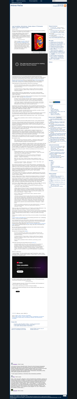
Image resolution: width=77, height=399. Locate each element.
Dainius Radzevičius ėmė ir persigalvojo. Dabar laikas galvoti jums (56, 140)
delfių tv (26, 231)
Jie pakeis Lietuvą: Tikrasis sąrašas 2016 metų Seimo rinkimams (57, 112)
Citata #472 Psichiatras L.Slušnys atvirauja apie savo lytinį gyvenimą (57, 130)
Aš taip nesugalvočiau (33, 0)
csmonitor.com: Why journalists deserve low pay (57, 178)
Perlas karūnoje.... (54, 148)
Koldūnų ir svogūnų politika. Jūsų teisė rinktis (58, 141)
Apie (41, 0)
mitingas (30, 316)
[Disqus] (29, 346)
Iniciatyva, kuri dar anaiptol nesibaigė (57, 167)
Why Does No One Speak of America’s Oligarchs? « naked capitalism (56, 58)
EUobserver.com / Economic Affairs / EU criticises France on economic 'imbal (57, 44)
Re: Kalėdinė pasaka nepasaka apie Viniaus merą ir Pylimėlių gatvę (56, 37)
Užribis (19, 315)
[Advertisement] (38, 16)
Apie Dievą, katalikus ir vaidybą (56, 149)
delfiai (16, 316)
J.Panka (23, 316)
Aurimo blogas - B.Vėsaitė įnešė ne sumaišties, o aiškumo (56, 48)
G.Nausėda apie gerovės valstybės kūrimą (56, 187)
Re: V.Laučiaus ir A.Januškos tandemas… (58, 32)
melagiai (27, 316)
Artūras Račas (25, 395)
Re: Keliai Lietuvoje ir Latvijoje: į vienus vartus (56, 35)
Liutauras (52, 168)
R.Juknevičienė (15, 317)
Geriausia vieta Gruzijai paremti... (56, 147)
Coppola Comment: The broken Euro (57, 57)
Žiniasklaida (28, 315)
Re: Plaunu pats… (54, 27)
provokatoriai (41, 316)
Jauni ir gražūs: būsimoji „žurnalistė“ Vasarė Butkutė (23, 325)
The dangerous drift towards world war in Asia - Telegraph (57, 53)
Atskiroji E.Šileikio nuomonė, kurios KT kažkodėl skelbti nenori (37, 329)
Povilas (52, 169)
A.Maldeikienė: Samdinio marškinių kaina (58, 184)
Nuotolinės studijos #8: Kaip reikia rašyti (57, 131)
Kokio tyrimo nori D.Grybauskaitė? (57, 146)
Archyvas (52, 108)
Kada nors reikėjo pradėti (55, 113)
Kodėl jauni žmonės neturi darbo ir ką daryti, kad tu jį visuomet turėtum (56, 176)
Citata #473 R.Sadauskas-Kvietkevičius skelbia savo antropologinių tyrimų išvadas (18, 329)
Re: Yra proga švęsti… (55, 31)
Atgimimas (52, 161)
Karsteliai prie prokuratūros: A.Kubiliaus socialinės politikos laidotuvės (56, 157)
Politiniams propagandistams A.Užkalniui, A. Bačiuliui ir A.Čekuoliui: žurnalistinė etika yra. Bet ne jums (57, 153)
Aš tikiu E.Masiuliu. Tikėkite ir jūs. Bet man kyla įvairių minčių (57, 128)
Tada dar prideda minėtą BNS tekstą (19, 217)
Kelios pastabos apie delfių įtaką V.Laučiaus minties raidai (24, 324)
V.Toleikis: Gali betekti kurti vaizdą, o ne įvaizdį (57, 182)
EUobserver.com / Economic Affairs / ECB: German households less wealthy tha (56, 46)
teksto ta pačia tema (27, 96)
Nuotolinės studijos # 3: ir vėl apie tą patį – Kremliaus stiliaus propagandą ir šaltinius (57, 122)
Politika (16, 315)
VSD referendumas (38, 317)
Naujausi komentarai (53, 26)
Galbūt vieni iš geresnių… (21, 0)
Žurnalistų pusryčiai (54, 170)
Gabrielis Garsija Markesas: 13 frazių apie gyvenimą (57, 180)
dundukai (19, 316)
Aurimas (52, 164)
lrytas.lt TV (34, 242)
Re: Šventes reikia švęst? (55, 30)
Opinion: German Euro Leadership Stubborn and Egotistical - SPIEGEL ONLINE (57, 51)
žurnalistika (14, 318)
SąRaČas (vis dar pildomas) (16, 2)
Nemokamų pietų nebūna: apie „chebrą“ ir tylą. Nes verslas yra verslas (57, 138)
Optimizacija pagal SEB (55, 155)
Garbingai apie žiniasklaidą (55, 166)
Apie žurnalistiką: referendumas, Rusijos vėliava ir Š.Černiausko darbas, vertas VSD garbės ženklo (27, 27)
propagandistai (35, 316)
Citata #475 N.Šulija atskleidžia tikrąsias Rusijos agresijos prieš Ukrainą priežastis (56, 125)
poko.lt (23, 41)
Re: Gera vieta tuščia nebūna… (56, 28)
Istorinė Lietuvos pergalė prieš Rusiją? (57, 150)
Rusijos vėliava (21, 317)
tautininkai (32, 317)
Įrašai (12, 0)
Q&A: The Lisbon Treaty (55, 185)
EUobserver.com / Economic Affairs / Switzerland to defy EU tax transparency (56, 42)
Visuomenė (23, 315)
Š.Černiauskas (27, 317)
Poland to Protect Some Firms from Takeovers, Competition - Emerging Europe (56, 55)
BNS (51, 165)
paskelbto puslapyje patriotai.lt (23, 42)
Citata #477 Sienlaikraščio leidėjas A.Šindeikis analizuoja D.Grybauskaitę (55, 119)
